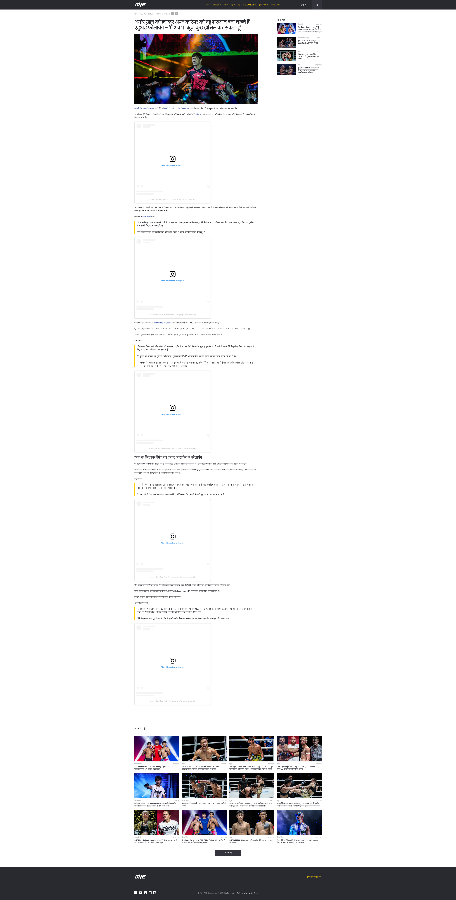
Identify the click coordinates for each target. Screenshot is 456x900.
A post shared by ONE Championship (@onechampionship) (172, 199)
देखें (225, 5)
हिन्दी (302, 5)
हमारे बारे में (262, 5)
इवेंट (207, 5)
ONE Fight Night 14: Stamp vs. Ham (178, 108)
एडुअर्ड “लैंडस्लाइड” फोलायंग (144, 108)
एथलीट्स (216, 5)
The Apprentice (249, 5)
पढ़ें (232, 5)
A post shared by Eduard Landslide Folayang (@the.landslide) (172, 315)
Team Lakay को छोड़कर (162, 323)
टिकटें (273, 5)
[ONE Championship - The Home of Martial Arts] (140, 5)
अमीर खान (198, 114)
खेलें (239, 5)
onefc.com (146, 216)
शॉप (278, 5)
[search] (317, 5)
